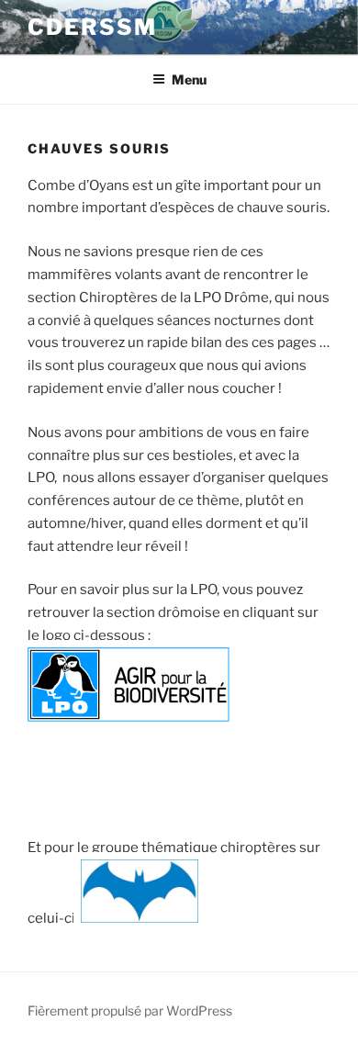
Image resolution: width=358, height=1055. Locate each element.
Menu (189, 79)
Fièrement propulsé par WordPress (130, 1010)
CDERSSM (92, 27)
